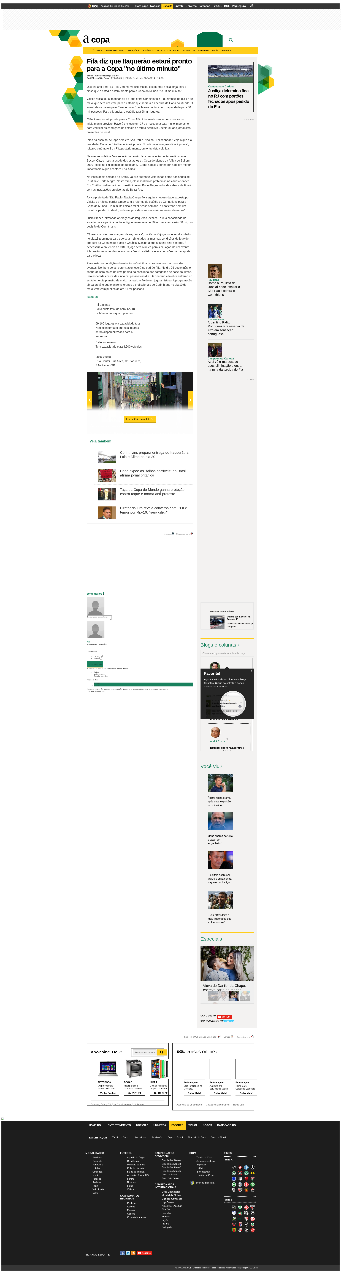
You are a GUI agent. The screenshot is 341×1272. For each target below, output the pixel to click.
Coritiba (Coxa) (246, 1173)
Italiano (165, 1223)
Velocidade (98, 1189)
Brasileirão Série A (171, 1160)
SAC (127, 6)
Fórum (130, 1178)
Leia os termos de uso (96, 691)
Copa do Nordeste (136, 1217)
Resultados (133, 1161)
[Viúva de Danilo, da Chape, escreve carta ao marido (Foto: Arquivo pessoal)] (234, 1001)
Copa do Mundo (219, 1137)
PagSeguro (239, 5)
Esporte (167, 5)
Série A (228, 1159)
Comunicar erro (183, 534)
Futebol (96, 1168)
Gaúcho (131, 1213)
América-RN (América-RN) (246, 1207)
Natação (97, 1178)
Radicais (97, 1182)
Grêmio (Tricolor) (240, 1184)
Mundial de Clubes (171, 1195)
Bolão (215, 50)
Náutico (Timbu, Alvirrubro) (252, 1219)
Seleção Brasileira (205, 1182)
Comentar (95, 664)
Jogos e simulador (205, 1161)
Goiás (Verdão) (234, 1184)
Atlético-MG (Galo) (234, 1167)
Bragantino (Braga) (246, 1213)
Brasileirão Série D (171, 1171)
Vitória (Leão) (252, 1190)
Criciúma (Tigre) (252, 1173)
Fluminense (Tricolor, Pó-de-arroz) (252, 1179)
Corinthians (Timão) (240, 1173)
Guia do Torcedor (168, 50)
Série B (228, 1199)
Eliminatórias (203, 1171)
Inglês (165, 1220)
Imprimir (167, 534)
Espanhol (166, 1213)
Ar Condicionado (122, 1104)
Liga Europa (168, 1202)
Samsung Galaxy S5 (101, 1104)
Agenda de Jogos (136, 1157)
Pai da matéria (201, 50)
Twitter (96, 658)
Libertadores (140, 1137)
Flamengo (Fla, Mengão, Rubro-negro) (246, 1179)
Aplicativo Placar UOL (138, 1175)
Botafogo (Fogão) (252, 1167)
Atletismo (97, 1157)
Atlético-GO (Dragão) (252, 1207)
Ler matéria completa (138, 419)
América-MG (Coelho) (240, 1207)
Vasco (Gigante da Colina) (246, 1230)
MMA (95, 1175)
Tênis (95, 1186)
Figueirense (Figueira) (240, 1179)
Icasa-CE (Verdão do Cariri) (240, 1219)
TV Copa (185, 50)
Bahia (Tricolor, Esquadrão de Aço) (246, 1167)
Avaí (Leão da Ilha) (234, 1213)
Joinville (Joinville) (246, 1219)
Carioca (131, 1206)
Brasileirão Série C (171, 1167)
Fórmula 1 (98, 1164)
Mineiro (131, 1210)
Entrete (178, 5)
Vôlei (95, 1193)
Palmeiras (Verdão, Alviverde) (252, 1184)
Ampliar (181, 376)
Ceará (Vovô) (252, 1213)
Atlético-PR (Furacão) (240, 1167)
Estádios (148, 50)
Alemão (166, 1209)
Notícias (155, 5)
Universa (191, 5)
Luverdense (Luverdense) (234, 1219)
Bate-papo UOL (227, 1125)
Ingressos (201, 1164)
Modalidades (94, 1153)
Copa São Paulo (170, 1178)
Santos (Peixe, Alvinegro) (234, 1190)
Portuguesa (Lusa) (252, 1224)
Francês (166, 1216)
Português (167, 1227)
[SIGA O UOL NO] (224, 1018)
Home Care (238, 1105)
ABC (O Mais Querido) (234, 1207)
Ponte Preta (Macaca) (246, 1224)
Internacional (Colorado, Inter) (246, 1184)
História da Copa (204, 1175)
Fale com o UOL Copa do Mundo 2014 (200, 1037)
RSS (133, 1253)
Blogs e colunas (218, 645)
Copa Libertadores (171, 1191)
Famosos (204, 5)
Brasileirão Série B (171, 1164)
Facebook (98, 656)
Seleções (133, 50)
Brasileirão (156, 1137)
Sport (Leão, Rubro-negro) (246, 1190)
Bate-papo (141, 5)
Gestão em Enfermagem (217, 1105)
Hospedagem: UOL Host (247, 1268)
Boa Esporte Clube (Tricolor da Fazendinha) (240, 1213)
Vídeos (130, 1189)
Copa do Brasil (175, 1137)
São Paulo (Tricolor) (240, 1190)
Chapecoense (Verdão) (234, 1173)
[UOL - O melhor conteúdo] (92, 7)
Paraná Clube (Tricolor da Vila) (240, 1224)
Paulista (131, 1203)
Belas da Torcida (135, 1171)
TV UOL (217, 5)
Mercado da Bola (196, 1137)
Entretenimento (119, 1125)
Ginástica (97, 1171)
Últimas (97, 50)
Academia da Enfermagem (189, 1105)
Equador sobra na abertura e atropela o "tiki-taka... (227, 749)
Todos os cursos (242, 1050)
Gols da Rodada (135, 1168)
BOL (227, 5)
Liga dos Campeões (172, 1199)
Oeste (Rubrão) (234, 1224)
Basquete (97, 1161)
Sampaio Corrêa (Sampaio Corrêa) (234, 1230)
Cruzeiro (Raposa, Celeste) (234, 1179)
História (226, 50)
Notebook (139, 1104)
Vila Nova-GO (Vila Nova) (252, 1230)
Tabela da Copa (114, 50)
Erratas (227, 1037)
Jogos (207, 1125)
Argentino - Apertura (172, 1206)
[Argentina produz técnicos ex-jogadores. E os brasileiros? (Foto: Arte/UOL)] (245, 1001)
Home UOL (95, 1125)
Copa (100, 39)
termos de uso (122, 668)
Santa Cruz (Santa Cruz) (240, 1230)
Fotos (130, 1186)
